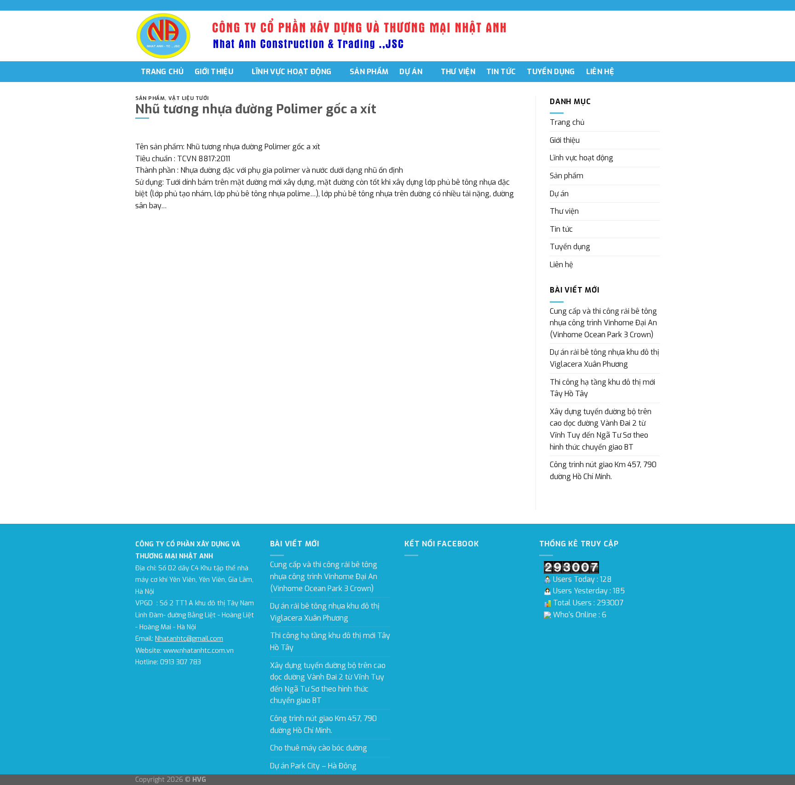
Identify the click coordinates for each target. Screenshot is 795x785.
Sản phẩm (369, 71)
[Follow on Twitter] (646, 5)
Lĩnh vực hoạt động (292, 71)
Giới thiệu (214, 71)
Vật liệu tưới (188, 98)
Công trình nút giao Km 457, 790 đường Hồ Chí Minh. (603, 470)
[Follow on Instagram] (637, 5)
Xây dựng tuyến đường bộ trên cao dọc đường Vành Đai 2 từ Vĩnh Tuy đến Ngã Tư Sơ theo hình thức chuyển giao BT (600, 429)
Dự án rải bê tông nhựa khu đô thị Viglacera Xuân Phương (604, 358)
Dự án (410, 71)
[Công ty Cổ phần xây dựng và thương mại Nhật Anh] (163, 36)
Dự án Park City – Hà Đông (313, 766)
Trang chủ (162, 71)
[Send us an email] (655, 5)
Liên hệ (600, 71)
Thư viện (458, 71)
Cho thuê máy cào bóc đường (318, 748)
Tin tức (501, 71)
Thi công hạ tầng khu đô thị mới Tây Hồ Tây (602, 388)
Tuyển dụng (551, 71)
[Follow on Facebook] (629, 5)
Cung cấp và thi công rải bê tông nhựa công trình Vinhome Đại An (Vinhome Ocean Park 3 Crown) (603, 323)
